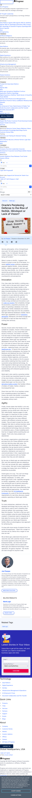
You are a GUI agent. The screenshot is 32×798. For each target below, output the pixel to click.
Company (3, 145)
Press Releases (15, 156)
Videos (29, 128)
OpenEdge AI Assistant (9, 26)
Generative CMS (21, 24)
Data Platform (4, 22)
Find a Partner (4, 139)
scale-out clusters (9, 303)
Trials (3, 706)
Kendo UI (23, 95)
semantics (24, 314)
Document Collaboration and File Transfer (14, 695)
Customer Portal (16, 121)
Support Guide (4, 123)
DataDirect (17, 91)
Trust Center (23, 156)
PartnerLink (18, 175)
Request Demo (8, 612)
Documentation (4, 130)
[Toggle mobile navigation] (1, 189)
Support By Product (6, 121)
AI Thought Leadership (6, 14)
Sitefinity (13, 95)
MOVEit (6, 97)
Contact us (6, 746)
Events (25, 130)
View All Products (7, 116)
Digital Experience (5, 55)
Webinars (23, 128)
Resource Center (11, 128)
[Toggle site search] (1, 181)
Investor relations (7, 734)
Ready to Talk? (14, 179)
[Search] (1, 160)
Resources (3, 126)
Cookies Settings (16, 795)
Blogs (21, 130)
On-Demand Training (20, 136)
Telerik (18, 95)
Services (2, 124)
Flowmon (9, 100)
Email (5, 659)
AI (1, 5)
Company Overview (5, 149)
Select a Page (5, 195)
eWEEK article (10, 264)
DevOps (2, 98)
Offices (7, 158)
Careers (2, 158)
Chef (6, 98)
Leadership (15, 149)
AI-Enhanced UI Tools (6, 106)
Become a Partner (14, 139)
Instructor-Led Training (6, 136)
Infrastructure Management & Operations (14, 690)
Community (12, 123)
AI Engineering (4, 32)
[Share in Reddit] (16, 242)
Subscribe (16, 671)
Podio (1, 97)
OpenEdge (15, 93)
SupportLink (10, 175)
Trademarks (3, 775)
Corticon (22, 91)
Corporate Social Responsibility (17, 151)
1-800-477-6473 (5, 179)
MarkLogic (3, 91)
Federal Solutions (5, 75)
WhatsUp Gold (27, 100)
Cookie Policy (21, 784)
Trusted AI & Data (5, 84)
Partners (2, 137)
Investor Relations (5, 156)
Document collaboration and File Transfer (16, 108)
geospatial (5, 316)
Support (2, 119)
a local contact (8, 755)
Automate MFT (7, 110)
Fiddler (25, 106)
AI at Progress (4, 7)
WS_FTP (7, 113)
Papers (19, 128)
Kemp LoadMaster (17, 100)
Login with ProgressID (6, 170)
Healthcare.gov (6, 349)
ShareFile (29, 95)
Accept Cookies (16, 790)
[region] (16, 787)
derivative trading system (9, 384)
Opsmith (4, 29)
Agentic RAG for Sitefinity (23, 22)
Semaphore (9, 91)
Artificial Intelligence (6, 35)
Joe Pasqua (6, 238)
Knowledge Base (14, 130)
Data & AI (4, 200)
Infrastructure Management (8, 64)
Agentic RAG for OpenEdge (8, 24)
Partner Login (23, 139)
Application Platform (6, 93)
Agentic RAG (12, 22)
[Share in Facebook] (2, 242)
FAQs (12, 132)
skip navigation (7, 2)
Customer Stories (5, 132)
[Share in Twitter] (7, 242)
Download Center (27, 121)
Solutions (3, 34)
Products (3, 82)
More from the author (9, 590)
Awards (4, 731)
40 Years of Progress (8, 742)
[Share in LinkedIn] (12, 242)
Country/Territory (8, 664)
